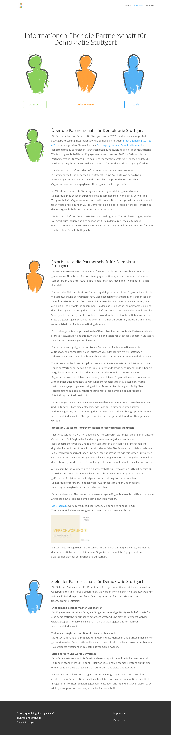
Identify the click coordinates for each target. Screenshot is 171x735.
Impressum (119, 713)
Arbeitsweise (85, 104)
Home (128, 5)
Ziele (136, 104)
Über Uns (138, 5)
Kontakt (150, 5)
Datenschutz (120, 720)
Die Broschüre (59, 505)
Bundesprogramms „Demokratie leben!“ (119, 145)
